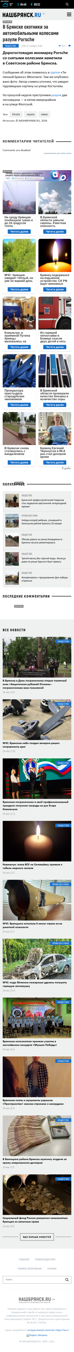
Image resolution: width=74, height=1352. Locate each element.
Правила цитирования (30, 1268)
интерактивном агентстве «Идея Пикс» (48, 1330)
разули (56, 95)
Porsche (16, 114)
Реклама (52, 1268)
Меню (69, 14)
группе (55, 72)
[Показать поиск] (67, 4)
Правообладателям (45, 1259)
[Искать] (67, 1280)
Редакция (24, 1259)
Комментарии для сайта (57, 154)
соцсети (30, 114)
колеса (44, 114)
